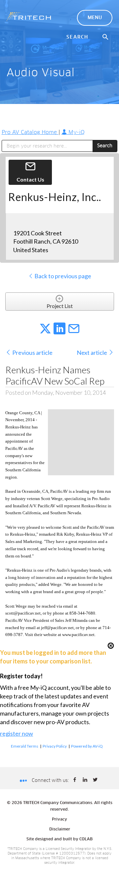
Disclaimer (59, 829)
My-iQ (76, 132)
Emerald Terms (24, 746)
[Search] (105, 37)
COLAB (86, 839)
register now (16, 733)
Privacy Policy (55, 746)
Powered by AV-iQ (87, 746)
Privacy (59, 820)
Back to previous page (62, 276)
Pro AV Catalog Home (30, 132)
